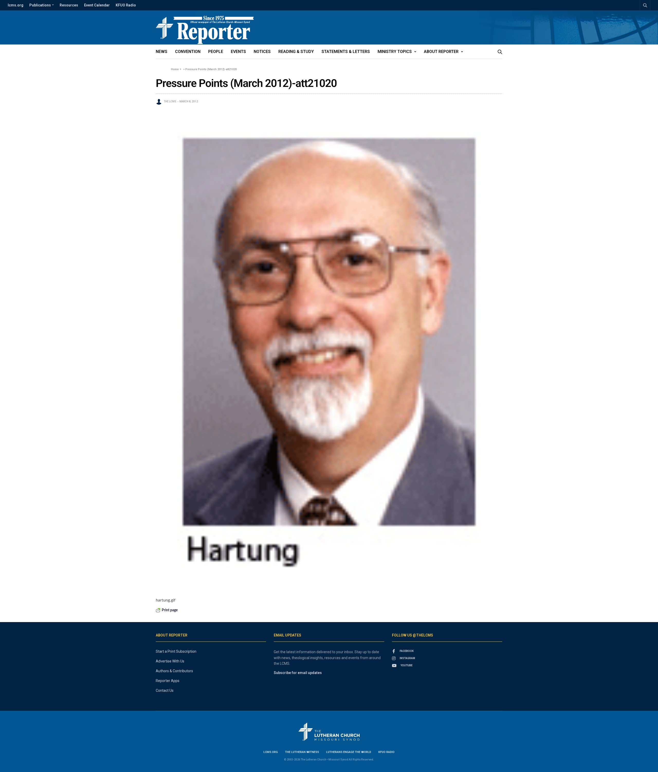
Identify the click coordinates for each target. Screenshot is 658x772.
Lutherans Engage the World (348, 752)
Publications (40, 5)
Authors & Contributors (174, 671)
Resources (69, 5)
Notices (262, 51)
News (161, 51)
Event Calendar (97, 5)
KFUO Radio (126, 5)
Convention (187, 51)
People (215, 51)
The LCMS (170, 101)
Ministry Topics (395, 51)
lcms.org (15, 5)
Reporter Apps (167, 681)
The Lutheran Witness (302, 752)
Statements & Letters (346, 51)
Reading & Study (296, 51)
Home (175, 69)
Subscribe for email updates (298, 673)
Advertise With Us (170, 661)
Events (238, 51)
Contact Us (164, 690)
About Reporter (441, 51)
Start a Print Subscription (176, 651)
